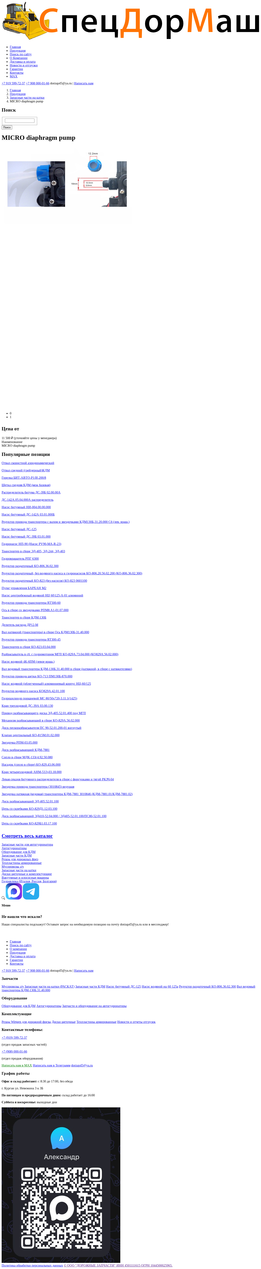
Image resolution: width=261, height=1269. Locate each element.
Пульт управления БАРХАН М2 (24, 588)
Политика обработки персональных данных (32, 1265)
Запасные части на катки (27, 97)
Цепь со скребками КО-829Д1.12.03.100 (29, 808)
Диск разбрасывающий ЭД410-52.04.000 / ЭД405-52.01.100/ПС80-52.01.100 (54, 816)
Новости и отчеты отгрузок (136, 1022)
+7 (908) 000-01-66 (14, 1051)
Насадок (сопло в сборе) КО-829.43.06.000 (31, 764)
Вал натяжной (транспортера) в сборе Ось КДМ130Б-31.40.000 (45, 632)
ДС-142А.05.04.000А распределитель (27, 499)
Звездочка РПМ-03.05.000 (20, 742)
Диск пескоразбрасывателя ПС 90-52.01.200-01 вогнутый (41, 728)
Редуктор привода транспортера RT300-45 (31, 639)
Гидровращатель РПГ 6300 (20, 558)
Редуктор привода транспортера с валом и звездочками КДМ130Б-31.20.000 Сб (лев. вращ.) (65, 522)
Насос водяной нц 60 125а (160, 986)
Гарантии (16, 69)
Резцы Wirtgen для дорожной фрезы (26, 1022)
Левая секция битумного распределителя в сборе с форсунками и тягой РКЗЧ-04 (58, 779)
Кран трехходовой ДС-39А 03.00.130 (27, 705)
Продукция (17, 50)
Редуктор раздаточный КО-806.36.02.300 (30, 566)
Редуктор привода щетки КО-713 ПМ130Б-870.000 (37, 676)
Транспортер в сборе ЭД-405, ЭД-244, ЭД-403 (33, 551)
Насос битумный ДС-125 (19, 529)
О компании (18, 949)
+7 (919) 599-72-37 (14, 1037)
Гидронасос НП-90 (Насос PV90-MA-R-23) (31, 544)
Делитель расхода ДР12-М (20, 625)
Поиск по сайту (21, 54)
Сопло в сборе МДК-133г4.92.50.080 (27, 757)
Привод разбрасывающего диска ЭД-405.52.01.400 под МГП (44, 713)
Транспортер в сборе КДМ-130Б (24, 617)
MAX (14, 76)
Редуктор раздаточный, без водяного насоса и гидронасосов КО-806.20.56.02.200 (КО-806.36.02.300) (72, 573)
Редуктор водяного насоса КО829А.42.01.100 (33, 691)
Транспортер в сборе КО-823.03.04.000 (29, 647)
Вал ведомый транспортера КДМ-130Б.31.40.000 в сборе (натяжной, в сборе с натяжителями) (67, 669)
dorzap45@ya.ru (82, 1065)
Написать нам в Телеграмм (51, 1065)
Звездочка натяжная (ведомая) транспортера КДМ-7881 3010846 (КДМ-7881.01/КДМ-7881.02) (67, 794)
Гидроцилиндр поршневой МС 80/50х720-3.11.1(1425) (39, 698)
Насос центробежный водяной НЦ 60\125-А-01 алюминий (42, 595)
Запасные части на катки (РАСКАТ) (49, 986)
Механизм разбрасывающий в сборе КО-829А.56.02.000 (41, 720)
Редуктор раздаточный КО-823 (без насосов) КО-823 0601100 (44, 580)
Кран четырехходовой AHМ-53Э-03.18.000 (32, 772)
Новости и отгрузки (24, 65)
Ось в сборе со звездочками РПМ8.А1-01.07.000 (35, 610)
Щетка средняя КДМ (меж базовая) (26, 485)
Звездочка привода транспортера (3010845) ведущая (38, 786)
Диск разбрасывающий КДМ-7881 (26, 750)
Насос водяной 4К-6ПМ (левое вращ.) (28, 661)
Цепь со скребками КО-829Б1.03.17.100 (29, 823)
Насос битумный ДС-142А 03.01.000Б (28, 514)
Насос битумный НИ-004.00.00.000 (26, 507)
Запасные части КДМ (17, 855)
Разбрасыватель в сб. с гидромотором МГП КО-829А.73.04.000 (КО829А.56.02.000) (60, 654)
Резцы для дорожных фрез (20, 859)
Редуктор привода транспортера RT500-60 (31, 602)
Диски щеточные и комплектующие (27, 874)
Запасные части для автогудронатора (27, 844)
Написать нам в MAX (17, 1065)
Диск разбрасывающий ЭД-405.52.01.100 (30, 801)
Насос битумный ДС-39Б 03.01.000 (26, 536)
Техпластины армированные (22, 863)
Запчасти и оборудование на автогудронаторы (94, 1006)
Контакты (16, 72)
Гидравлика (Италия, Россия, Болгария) (29, 881)
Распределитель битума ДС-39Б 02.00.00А (31, 492)
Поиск (7, 127)
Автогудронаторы (14, 848)
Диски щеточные (64, 1022)
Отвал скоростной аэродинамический (28, 463)
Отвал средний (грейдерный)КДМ (26, 470)
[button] (75, 406)
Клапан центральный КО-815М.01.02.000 (31, 735)
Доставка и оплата (22, 61)
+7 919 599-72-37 (13, 83)
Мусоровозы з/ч (13, 866)
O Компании (19, 58)
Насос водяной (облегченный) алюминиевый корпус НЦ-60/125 (46, 683)
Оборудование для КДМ (18, 852)
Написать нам (83, 83)
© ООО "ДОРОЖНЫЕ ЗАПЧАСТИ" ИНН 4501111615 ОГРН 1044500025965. (118, 1265)
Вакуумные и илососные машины (25, 877)
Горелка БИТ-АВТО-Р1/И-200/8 (24, 477)
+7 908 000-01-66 (37, 83)
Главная (15, 47)
